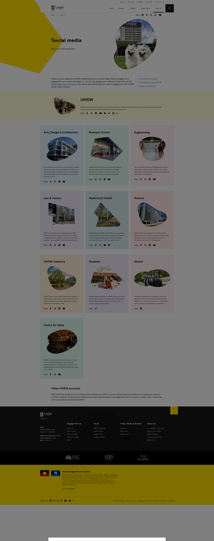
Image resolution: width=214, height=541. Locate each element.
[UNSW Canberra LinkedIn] (59, 308)
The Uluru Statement (68, 488)
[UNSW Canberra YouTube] (63, 308)
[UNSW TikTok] (109, 113)
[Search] (169, 8)
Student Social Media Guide (147, 86)
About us (63, 15)
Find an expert (71, 431)
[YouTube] (160, 15)
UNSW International (100, 428)
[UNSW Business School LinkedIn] (104, 179)
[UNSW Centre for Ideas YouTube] (59, 374)
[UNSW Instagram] (91, 113)
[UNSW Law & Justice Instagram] (55, 245)
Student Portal (98, 434)
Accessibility (154, 501)
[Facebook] (147, 15)
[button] (174, 410)
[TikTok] (155, 15)
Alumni (69, 440)
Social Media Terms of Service (64, 84)
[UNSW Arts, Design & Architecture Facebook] (50, 181)
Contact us (70, 428)
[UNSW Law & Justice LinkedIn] (59, 245)
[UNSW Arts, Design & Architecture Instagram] (55, 181)
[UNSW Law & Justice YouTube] (63, 245)
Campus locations (152, 434)
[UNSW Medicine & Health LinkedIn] (109, 245)
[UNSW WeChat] (104, 113)
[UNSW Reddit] (113, 113)
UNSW (52, 15)
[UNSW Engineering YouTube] (154, 179)
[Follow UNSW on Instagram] (57, 500)
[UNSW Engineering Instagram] (145, 179)
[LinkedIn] (142, 15)
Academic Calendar (99, 437)
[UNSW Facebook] (87, 113)
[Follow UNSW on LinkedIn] (50, 500)
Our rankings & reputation (155, 428)
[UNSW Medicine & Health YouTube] (104, 245)
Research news (124, 434)
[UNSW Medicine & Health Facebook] (96, 245)
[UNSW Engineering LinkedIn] (150, 179)
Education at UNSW (72, 437)
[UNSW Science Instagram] (145, 245)
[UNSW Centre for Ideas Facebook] (50, 374)
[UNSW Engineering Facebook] (141, 179)
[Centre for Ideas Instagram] (55, 374)
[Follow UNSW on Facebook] (54, 500)
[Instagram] (151, 15)
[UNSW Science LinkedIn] (150, 245)
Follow (138, 15)
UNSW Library (151, 440)
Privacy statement (131, 501)
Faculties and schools (154, 431)
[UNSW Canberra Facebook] (50, 308)
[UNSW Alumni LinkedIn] (141, 308)
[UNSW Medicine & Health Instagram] (100, 245)
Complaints (171, 501)
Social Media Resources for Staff (150, 82)
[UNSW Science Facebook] (141, 245)
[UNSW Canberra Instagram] (55, 308)
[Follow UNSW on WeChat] (69, 500)
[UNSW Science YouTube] (154, 245)
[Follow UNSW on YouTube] (65, 500)
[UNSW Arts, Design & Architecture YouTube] (63, 181)
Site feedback (162, 501)
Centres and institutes (154, 437)
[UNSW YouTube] (100, 113)
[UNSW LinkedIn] (96, 113)
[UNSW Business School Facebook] (96, 179)
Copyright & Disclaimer (143, 501)
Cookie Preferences (119, 501)
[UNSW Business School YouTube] (109, 179)
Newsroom (123, 428)
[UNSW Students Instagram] (96, 308)
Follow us (44, 501)
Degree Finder (98, 431)
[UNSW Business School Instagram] (100, 179)
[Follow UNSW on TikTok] (61, 500)
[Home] (57, 8)
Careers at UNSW (72, 434)
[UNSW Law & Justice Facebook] (50, 245)
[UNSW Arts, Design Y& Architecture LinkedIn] (59, 181)
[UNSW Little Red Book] (117, 113)
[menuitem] (111, 8)
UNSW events (124, 431)
